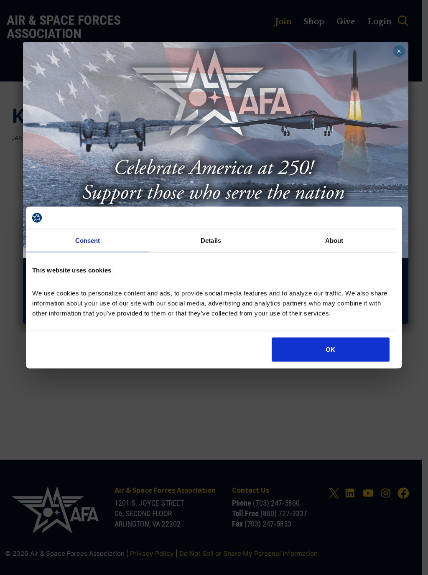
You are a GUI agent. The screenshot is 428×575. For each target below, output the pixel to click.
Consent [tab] (87, 240)
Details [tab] (211, 240)
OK (330, 349)
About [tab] (334, 240)
